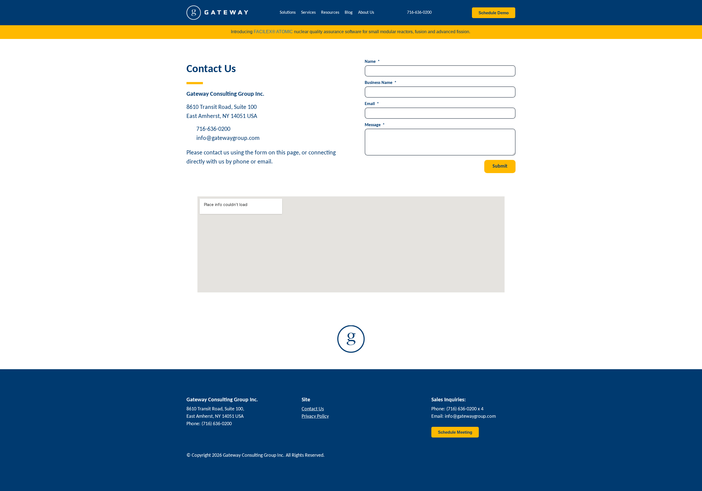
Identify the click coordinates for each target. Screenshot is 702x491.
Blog (349, 12)
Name (371, 62)
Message (373, 125)
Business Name (379, 83)
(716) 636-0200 (217, 424)
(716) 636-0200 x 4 (464, 409)
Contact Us (313, 409)
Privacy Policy (315, 416)
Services (308, 12)
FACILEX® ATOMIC (273, 31)
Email (370, 104)
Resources (330, 12)
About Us (366, 12)
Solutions (288, 12)
